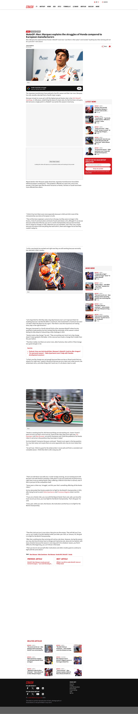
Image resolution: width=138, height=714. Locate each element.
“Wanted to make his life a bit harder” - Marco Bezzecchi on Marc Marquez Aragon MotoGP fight (35, 672)
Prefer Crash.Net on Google (38, 87)
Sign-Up (71, 693)
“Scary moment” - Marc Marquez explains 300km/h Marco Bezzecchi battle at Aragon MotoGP (63, 672)
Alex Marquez (40, 436)
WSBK (49, 6)
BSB (54, 6)
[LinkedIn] (43, 689)
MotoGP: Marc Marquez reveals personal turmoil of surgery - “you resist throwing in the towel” (39, 563)
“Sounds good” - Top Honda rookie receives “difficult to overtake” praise (102, 119)
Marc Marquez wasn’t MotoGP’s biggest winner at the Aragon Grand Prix (64, 660)
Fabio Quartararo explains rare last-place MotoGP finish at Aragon (35, 660)
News (38, 31)
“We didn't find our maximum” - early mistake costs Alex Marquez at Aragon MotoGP (64, 648)
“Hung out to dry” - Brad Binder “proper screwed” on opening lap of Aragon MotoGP (102, 130)
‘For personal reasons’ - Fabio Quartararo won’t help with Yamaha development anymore (51, 354)
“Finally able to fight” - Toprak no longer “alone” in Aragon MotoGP (102, 275)
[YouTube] (38, 689)
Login (71, 691)
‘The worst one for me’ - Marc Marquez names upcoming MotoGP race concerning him (35, 648)
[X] (33, 689)
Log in (105, 2)
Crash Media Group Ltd (34, 698)
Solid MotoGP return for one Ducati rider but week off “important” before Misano (102, 140)
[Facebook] (28, 689)
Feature (63, 657)
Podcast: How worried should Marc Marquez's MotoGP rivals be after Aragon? (55, 351)
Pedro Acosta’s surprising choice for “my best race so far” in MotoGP (102, 317)
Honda (70, 554)
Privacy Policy (88, 172)
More (97, 6)
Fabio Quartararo (49, 492)
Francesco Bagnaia (64, 492)
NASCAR (91, 6)
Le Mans (76, 6)
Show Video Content (54, 161)
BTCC (59, 6)
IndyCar (83, 6)
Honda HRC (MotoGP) (62, 554)
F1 (37, 6)
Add (79, 88)
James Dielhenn (30, 45)
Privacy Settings (73, 690)
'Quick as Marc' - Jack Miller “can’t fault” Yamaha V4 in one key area (102, 286)
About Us (72, 684)
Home (28, 31)
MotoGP (42, 6)
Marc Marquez (33, 554)
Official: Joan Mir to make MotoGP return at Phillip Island (68, 563)
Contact (71, 685)
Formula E (67, 6)
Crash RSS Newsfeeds (75, 687)
